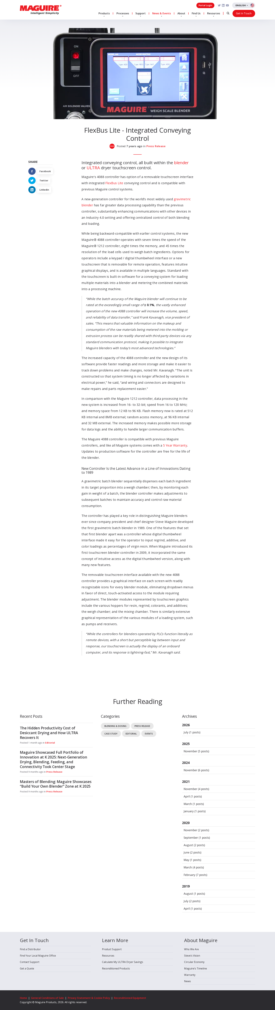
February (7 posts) (195, 875)
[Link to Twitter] (219, 5)
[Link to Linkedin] (223, 5)
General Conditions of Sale (47, 998)
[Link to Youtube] (227, 5)
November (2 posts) (196, 830)
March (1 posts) (194, 804)
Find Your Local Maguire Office (38, 955)
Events (149, 733)
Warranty (189, 975)
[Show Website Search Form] (228, 13)
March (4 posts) (194, 867)
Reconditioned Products (116, 968)
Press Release (156, 146)
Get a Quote (27, 968)
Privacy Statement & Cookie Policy (89, 998)
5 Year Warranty (175, 445)
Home (23, 998)
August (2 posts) (194, 845)
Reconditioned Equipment (130, 998)
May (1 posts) (192, 860)
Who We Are (191, 949)
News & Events (161, 13)
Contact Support (29, 962)
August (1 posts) (194, 893)
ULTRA (93, 168)
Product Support (112, 949)
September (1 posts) (197, 837)
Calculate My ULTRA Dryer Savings (122, 962)
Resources (213, 13)
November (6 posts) (196, 770)
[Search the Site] (228, 13)
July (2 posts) (192, 901)
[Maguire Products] (113, 146)
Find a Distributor (30, 949)
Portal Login (205, 5)
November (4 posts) (196, 789)
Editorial (50, 742)
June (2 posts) (192, 852)
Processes (122, 13)
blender (181, 162)
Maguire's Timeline (195, 968)
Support (140, 13)
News (187, 981)
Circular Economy (194, 962)
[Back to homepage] (40, 10)
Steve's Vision (192, 955)
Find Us (196, 13)
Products (104, 13)
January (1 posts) (195, 811)
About (181, 13)
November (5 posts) (196, 751)
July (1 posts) (192, 732)
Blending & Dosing (115, 725)
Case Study (110, 733)
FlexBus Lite (114, 183)
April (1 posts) (193, 796)
